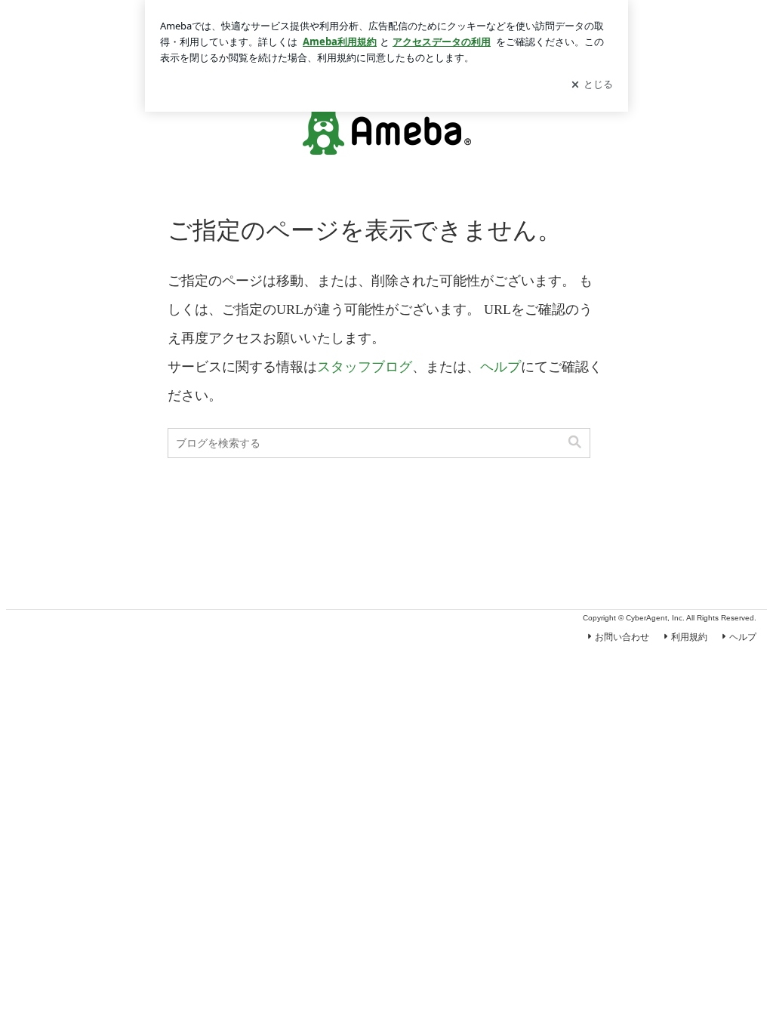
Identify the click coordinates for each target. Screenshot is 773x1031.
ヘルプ (500, 366)
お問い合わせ (622, 637)
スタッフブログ (364, 366)
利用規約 (689, 637)
